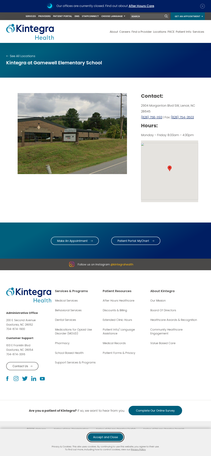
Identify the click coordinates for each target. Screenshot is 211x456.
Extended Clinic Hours (117, 320)
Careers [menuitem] (124, 32)
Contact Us (20, 366)
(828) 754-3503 (182, 117)
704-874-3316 (15, 354)
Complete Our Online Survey (155, 410)
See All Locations (22, 56)
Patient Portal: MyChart (133, 241)
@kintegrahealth (122, 264)
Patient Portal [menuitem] (62, 16)
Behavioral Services (68, 310)
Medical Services (66, 300)
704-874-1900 (15, 329)
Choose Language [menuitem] (112, 16)
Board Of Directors (163, 310)
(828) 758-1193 (151, 117)
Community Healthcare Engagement (166, 331)
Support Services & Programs (75, 362)
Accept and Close (105, 437)
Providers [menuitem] (44, 16)
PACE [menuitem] (171, 32)
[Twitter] (25, 378)
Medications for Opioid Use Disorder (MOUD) (73, 331)
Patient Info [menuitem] (183, 32)
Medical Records (114, 343)
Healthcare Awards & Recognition (173, 320)
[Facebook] (7, 378)
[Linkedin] (33, 378)
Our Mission (158, 300)
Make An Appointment (72, 241)
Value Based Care (162, 343)
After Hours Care (141, 6)
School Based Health (69, 353)
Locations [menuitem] (159, 32)
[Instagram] (16, 378)
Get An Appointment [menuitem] (187, 16)
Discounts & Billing (115, 310)
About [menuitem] (114, 32)
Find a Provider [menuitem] (142, 32)
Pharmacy (62, 343)
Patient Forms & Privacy (119, 353)
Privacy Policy (138, 449)
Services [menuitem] (31, 16)
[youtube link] (42, 378)
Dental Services (65, 320)
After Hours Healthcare (118, 300)
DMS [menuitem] (77, 16)
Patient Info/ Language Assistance (119, 331)
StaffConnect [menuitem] (90, 16)
